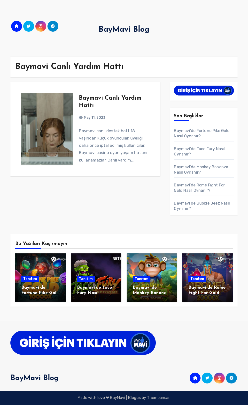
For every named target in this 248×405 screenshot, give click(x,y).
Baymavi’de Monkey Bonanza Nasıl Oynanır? (151, 293)
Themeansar (158, 397)
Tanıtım (30, 279)
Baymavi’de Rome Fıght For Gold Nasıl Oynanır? (206, 293)
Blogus (134, 397)
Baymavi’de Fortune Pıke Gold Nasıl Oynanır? (40, 293)
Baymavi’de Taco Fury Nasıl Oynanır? (94, 293)
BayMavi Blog (124, 30)
